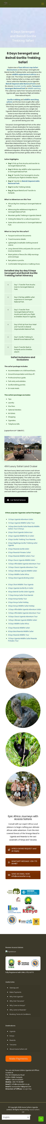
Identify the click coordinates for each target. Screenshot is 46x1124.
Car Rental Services (18, 500)
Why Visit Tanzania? (17, 1001)
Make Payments (15, 992)
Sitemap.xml (14, 988)
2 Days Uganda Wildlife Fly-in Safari (21, 536)
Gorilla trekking (13, 99)
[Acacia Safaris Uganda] (7, 4)
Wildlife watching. (34, 88)
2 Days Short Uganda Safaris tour (20, 532)
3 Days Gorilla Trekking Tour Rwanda (21, 539)
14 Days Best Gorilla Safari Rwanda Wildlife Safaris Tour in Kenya (23, 527)
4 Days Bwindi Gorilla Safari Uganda (21, 591)
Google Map (27, 1089)
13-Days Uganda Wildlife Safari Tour (21, 523)
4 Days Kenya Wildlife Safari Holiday (21, 606)
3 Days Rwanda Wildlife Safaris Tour (21, 556)
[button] (6, 456)
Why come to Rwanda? (18, 1010)
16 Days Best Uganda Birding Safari (21, 578)
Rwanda (12, 1040)
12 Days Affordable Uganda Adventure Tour (24, 564)
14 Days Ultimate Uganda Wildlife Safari (22, 571)
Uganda (12, 1031)
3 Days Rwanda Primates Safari (19, 552)
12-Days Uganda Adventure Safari (20, 519)
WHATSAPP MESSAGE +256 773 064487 (24, 862)
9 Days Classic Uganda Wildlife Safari (21, 560)
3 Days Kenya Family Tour (17, 599)
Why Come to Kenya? (17, 1005)
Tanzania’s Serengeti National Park (23, 87)
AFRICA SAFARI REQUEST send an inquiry (24, 849)
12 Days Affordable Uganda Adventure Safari (24, 609)
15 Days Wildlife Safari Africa (18, 574)
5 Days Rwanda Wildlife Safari (19, 628)
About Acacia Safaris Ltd (18, 1049)
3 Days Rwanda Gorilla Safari (18, 549)
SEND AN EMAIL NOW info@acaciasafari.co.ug (21, 875)
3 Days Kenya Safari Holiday (18, 602)
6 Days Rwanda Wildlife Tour (18, 635)
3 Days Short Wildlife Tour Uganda (20, 584)
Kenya (12, 1036)
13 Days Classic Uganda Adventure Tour (23, 567)
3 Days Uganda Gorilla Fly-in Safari (20, 588)
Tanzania (13, 1044)
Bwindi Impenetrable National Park (20, 84)
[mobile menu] (43, 4)
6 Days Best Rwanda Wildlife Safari (20, 631)
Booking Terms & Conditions (20, 1014)
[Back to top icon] (41, 1119)
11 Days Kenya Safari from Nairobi (20, 595)
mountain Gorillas (20, 86)
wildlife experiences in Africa (24, 74)
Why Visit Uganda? (16, 996)
